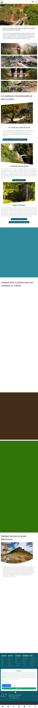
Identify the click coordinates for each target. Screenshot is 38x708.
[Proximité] (30, 706)
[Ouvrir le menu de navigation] (35, 706)
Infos (31, 655)
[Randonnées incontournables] (19, 49)
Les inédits (18, 655)
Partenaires (26, 655)
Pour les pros (5, 682)
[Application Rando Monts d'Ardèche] (19, 61)
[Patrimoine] (19, 706)
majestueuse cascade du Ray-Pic (17, 207)
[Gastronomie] (8, 706)
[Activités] (13, 706)
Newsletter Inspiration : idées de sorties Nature (11, 679)
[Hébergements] (2, 706)
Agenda (4, 680)
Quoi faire (3, 655)
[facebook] (2, 694)
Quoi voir (10, 655)
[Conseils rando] (19, 74)
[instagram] (4, 694)
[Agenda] (24, 706)
